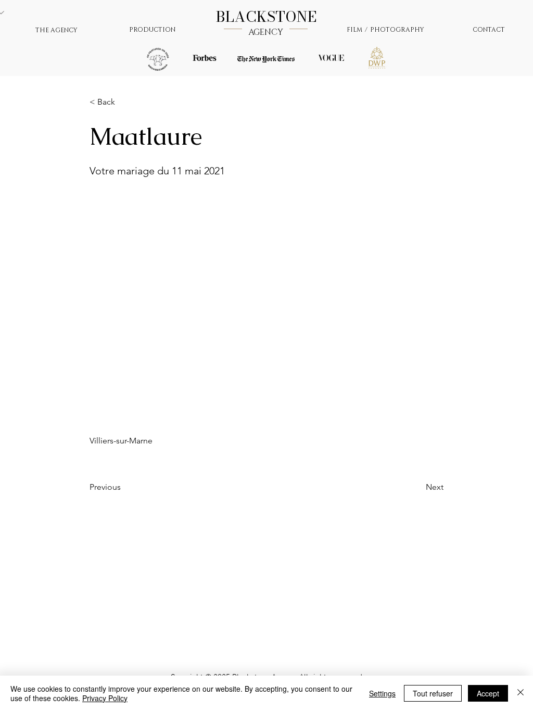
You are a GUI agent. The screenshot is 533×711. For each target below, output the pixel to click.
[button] (124, 102)
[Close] (520, 693)
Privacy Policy (105, 698)
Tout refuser (433, 693)
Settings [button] (382, 693)
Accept (488, 693)
